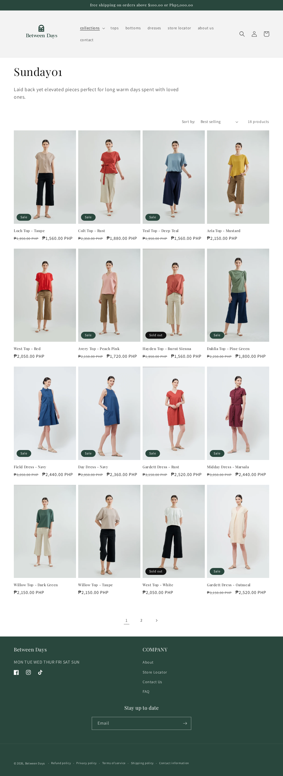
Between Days (35, 763)
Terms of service (113, 763)
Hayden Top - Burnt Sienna (167, 348)
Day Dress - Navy (93, 467)
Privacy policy (86, 763)
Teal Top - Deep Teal (161, 230)
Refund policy (61, 763)
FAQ (146, 691)
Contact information (174, 763)
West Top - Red (27, 348)
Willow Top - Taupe (95, 585)
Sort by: (188, 121)
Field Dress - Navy (30, 467)
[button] (92, 28)
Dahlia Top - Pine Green (228, 348)
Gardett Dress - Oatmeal (229, 585)
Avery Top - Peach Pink (98, 348)
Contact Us (152, 681)
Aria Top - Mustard (224, 230)
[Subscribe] (185, 723)
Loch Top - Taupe (29, 230)
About (148, 662)
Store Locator (155, 672)
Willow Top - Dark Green (36, 585)
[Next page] (156, 620)
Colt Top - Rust (91, 230)
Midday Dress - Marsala (228, 467)
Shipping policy (142, 763)
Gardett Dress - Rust (161, 467)
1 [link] (126, 620)
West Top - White (158, 585)
